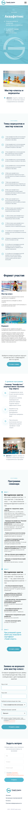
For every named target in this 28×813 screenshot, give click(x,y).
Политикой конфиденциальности (9, 721)
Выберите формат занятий (8, 709)
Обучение (8, 795)
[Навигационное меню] (25, 2)
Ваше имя (4, 692)
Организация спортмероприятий (14, 798)
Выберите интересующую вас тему (11, 701)
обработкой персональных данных (15, 775)
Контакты (8, 800)
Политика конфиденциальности (14, 803)
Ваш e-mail (4, 684)
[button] (14, 649)
